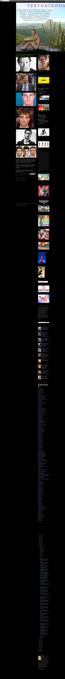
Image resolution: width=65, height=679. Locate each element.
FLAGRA (39, 437)
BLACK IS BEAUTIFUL (41, 408)
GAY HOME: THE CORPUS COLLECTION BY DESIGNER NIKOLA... (44, 566)
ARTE (39, 393)
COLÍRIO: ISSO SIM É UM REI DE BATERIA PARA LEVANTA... (44, 614)
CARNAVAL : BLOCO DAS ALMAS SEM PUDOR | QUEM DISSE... (44, 627)
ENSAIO (39, 428)
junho (41, 554)
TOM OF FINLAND (41, 507)
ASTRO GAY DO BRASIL (42, 399)
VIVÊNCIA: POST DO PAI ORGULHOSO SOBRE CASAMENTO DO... (44, 578)
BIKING (39, 407)
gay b (39, 444)
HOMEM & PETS (40, 452)
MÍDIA (39, 467)
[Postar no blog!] (31, 173)
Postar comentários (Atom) (22, 205)
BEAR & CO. (40, 404)
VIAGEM (39, 514)
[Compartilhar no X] (32, 173)
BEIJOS (39, 405)
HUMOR (39, 458)
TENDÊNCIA (40, 505)
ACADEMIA (40, 389)
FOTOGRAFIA (40, 438)
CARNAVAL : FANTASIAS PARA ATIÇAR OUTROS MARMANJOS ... (44, 631)
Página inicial (26, 203)
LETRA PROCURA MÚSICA (42, 460)
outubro (41, 548)
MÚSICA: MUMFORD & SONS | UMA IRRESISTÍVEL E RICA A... (44, 584)
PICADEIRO (40, 490)
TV (38, 512)
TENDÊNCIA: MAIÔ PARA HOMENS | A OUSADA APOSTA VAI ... (44, 563)
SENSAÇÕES (40, 499)
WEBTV (39, 519)
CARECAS (39, 415)
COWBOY (39, 419)
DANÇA (39, 423)
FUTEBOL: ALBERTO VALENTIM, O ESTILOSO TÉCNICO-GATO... (44, 588)
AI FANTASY (40, 390)
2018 (40, 639)
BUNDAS (39, 413)
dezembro (41, 546)
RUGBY (39, 497)
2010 (40, 650)
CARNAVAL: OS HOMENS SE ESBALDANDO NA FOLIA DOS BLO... (44, 617)
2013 (40, 646)
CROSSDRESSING (41, 420)
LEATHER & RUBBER (41, 459)
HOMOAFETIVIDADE (41, 456)
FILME (39, 436)
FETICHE (39, 435)
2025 (40, 537)
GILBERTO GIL (40, 450)
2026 (40, 535)
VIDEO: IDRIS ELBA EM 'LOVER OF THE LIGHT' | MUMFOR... (44, 581)
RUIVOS (39, 498)
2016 (40, 642)
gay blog (39, 445)
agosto (41, 551)
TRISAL (39, 511)
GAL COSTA (40, 442)
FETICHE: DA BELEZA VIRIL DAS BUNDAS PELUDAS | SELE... (44, 611)
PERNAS (39, 489)
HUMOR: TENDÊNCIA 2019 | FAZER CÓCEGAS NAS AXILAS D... (44, 634)
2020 (40, 543)
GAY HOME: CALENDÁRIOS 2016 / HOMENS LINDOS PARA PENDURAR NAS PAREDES (45, 355)
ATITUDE (39, 400)
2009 (40, 651)
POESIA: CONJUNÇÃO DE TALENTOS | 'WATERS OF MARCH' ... (44, 604)
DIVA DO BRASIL (40, 427)
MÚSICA (39, 481)
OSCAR (39, 484)
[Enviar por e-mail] (30, 173)
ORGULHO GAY (40, 483)
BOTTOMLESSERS (42, 115)
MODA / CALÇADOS (41, 471)
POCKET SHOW (40, 491)
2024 (40, 538)
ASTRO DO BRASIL (41, 397)
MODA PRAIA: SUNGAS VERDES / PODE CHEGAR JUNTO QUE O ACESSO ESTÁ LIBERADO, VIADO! (45, 334)
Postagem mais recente (19, 203)
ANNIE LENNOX (40, 391)
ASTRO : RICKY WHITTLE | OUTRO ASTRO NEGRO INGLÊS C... (44, 607)
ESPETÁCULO (40, 429)
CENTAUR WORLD (42, 119)
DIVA (39, 426)
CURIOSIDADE (40, 421)
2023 (40, 539)
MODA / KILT (40, 472)
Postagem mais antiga (33, 203)
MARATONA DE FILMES (42, 463)
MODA (39, 468)
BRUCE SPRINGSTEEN (41, 412)
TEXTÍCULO (40, 506)
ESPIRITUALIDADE (41, 430)
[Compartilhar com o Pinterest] (34, 173)
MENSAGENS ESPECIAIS (42, 466)
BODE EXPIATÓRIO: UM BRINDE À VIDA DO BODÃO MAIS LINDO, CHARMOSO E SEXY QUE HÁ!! (43, 121)
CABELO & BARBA (41, 414)
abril (40, 556)
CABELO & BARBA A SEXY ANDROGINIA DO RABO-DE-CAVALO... (44, 601)
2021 (40, 542)
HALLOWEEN (40, 451)
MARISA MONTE (40, 464)
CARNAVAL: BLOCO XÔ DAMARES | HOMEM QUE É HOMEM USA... (44, 624)
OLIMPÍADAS (40, 482)
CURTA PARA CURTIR (41, 422)
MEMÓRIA (39, 465)
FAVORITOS (40, 434)
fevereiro (41, 636)
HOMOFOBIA (40, 457)
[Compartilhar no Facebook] (33, 173)
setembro (41, 550)
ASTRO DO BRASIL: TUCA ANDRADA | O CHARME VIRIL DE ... (44, 570)
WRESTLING (40, 520)
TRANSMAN (40, 510)
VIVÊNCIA (39, 518)
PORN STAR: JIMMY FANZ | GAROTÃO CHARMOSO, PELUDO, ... (44, 591)
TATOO (39, 504)
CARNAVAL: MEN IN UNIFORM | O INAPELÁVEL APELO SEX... (44, 621)
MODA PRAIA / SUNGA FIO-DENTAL (43, 479)
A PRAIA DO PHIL (42, 123)
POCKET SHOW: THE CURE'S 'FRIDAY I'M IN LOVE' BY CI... (44, 594)
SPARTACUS (40, 503)
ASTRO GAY (40, 398)
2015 (40, 643)
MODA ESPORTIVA (41, 473)
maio (41, 555)
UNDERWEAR (40, 513)
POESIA (39, 492)
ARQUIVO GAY (40, 392)
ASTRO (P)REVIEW (41, 396)
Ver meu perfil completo (42, 669)
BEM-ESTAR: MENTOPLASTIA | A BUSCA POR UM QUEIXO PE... (44, 598)
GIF (38, 449)
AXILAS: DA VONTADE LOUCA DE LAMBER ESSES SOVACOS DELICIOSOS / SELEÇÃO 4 (44, 367)
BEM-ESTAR (40, 406)
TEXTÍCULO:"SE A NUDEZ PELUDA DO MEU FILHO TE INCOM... (44, 560)
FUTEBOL (39, 441)
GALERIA (39, 443)
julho (41, 552)
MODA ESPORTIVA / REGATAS (43, 474)
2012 (40, 647)
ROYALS (39, 496)
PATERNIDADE (40, 488)
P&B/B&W (39, 485)
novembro (41, 547)
